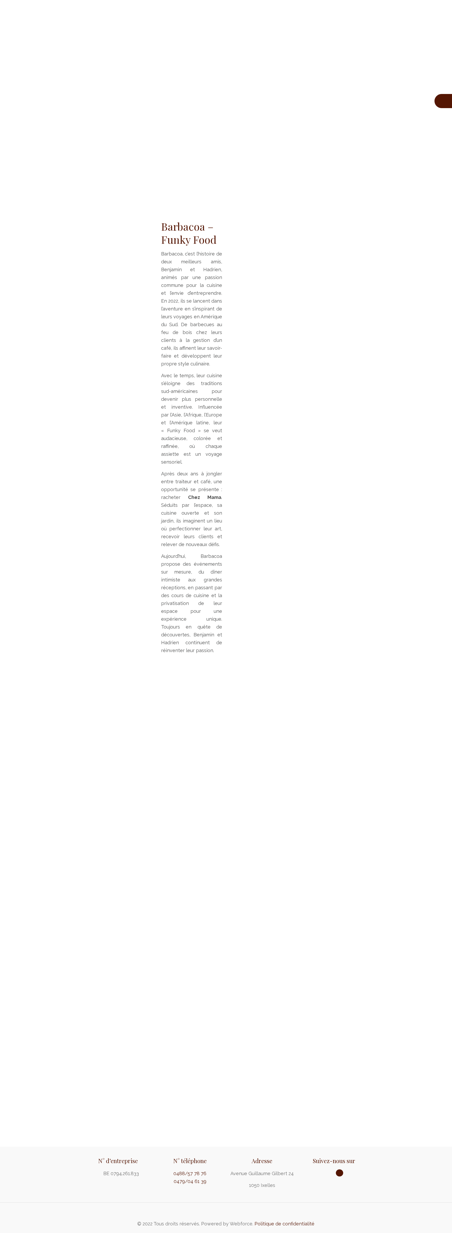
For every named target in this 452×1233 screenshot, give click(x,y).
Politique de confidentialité (284, 1223)
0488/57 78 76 (189, 1173)
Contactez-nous (226, 1131)
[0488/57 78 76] (443, 101)
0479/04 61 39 (190, 1181)
